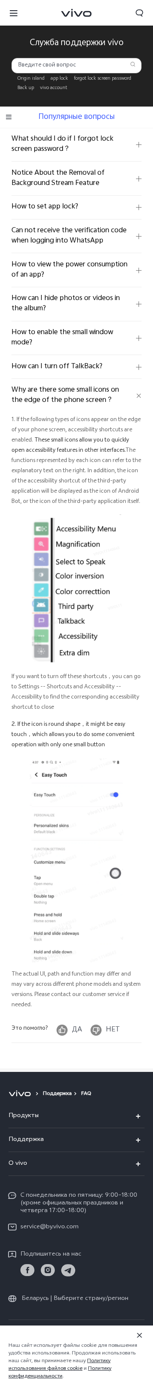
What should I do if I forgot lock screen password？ (62, 144)
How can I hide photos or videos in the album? (65, 303)
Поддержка (57, 1094)
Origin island (31, 79)
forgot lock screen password (102, 79)
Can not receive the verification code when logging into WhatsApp (69, 236)
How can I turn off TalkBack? (56, 367)
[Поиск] (133, 64)
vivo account (53, 88)
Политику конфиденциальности (59, 1372)
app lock (59, 79)
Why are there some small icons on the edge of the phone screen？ (65, 395)
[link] (27, 1270)
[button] (13, 13)
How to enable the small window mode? (62, 337)
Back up (25, 88)
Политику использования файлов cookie (59, 1365)
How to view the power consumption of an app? (69, 270)
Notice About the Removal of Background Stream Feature (58, 178)
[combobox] (76, 65)
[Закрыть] (139, 1335)
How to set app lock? (44, 207)
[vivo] (21, 1094)
